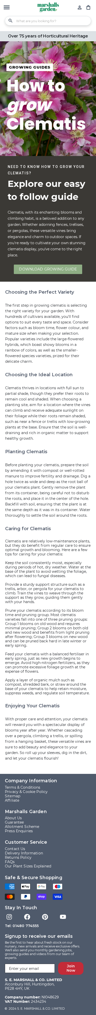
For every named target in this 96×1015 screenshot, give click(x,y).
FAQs (10, 862)
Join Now (71, 968)
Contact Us (15, 849)
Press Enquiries (19, 831)
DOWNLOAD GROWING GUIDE (48, 269)
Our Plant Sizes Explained (28, 866)
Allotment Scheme (22, 826)
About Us (13, 818)
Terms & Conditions (22, 787)
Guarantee (14, 822)
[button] (6, 8)
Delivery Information (24, 853)
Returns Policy (18, 857)
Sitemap (12, 796)
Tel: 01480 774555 (22, 925)
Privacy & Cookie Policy (26, 791)
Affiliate (12, 800)
